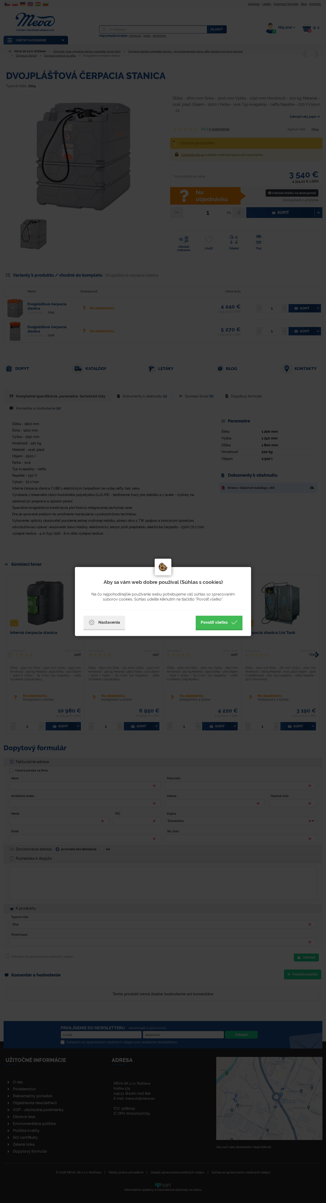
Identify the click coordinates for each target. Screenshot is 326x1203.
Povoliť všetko (214, 622)
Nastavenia (109, 622)
